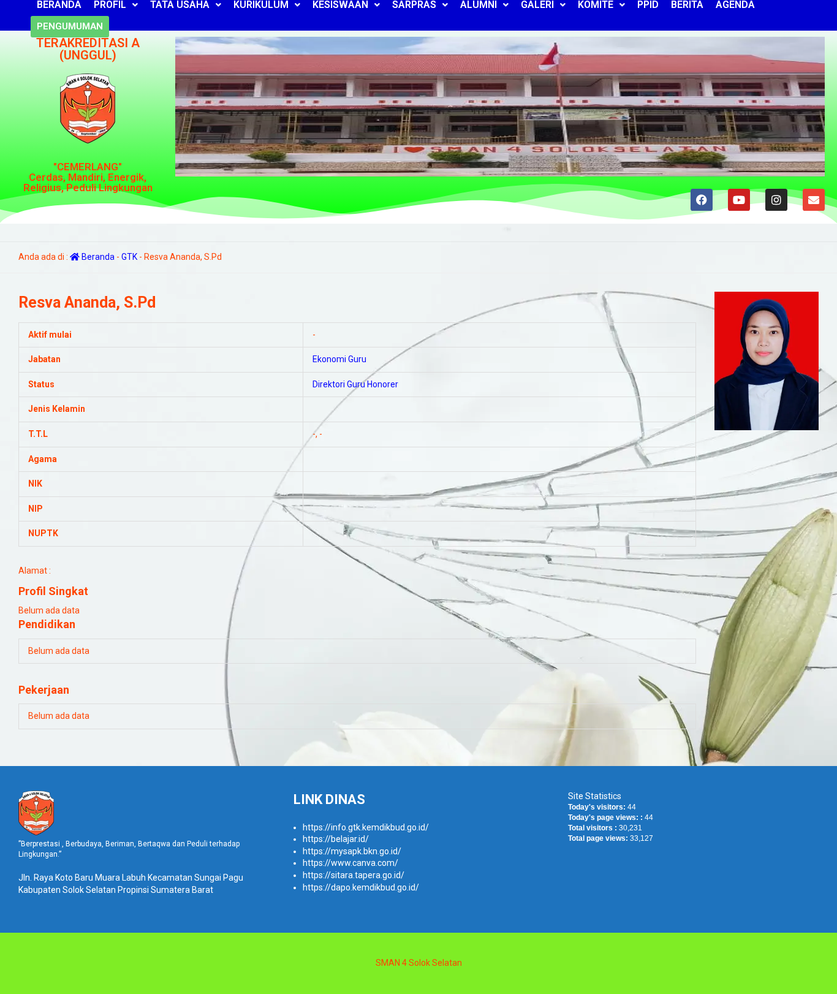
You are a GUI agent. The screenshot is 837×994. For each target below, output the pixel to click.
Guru (357, 359)
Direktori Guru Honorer (355, 384)
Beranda (97, 257)
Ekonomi (329, 359)
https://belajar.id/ (336, 839)
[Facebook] (702, 200)
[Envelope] (814, 200)
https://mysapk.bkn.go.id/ (352, 851)
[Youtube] (739, 200)
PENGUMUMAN (70, 26)
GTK (129, 257)
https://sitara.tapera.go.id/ (353, 875)
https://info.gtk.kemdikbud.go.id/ (366, 827)
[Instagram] (776, 200)
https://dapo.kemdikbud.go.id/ (361, 887)
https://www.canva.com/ (350, 863)
